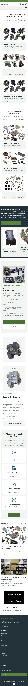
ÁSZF (2, 635)
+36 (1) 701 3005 (4, 668)
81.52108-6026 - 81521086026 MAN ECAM (10, 252)
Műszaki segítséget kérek (14, 322)
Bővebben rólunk (14, 514)
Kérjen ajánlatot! (4, 645)
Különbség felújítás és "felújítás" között (10, 607)
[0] (25, 4)
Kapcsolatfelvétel (14, 326)
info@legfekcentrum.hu (6, 670)
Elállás (2, 638)
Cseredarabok (4, 633)
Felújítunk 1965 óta (5, 655)
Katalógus (3, 653)
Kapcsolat (3, 660)
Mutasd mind (24, 523)
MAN (3, 249)
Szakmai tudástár (4, 658)
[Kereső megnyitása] (20, 4)
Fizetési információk (5, 643)
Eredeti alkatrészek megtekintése (11, 223)
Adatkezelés (3, 640)
